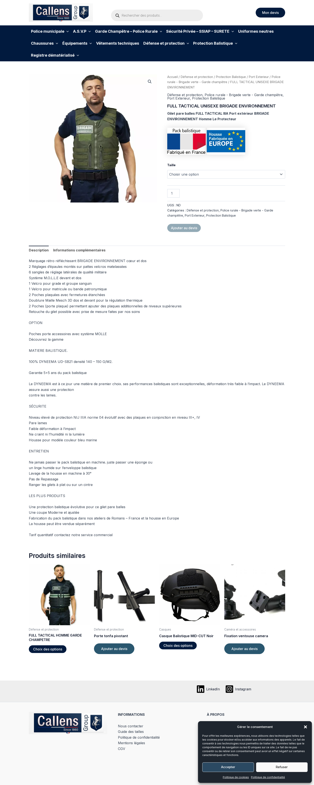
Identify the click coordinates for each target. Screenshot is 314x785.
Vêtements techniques (117, 43)
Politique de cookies (236, 777)
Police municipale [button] (47, 31)
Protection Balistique (231, 77)
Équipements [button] (74, 43)
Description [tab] (39, 250)
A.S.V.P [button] (79, 31)
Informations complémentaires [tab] (79, 250)
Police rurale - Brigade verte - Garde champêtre (244, 95)
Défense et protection (196, 77)
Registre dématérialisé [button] (53, 55)
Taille (171, 165)
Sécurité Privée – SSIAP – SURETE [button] (197, 31)
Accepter (228, 767)
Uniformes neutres (256, 31)
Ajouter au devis (184, 228)
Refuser (282, 767)
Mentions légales (131, 743)
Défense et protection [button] (164, 43)
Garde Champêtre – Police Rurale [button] (126, 31)
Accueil (172, 77)
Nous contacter (130, 726)
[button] (305, 727)
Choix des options (47, 649)
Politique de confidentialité (268, 777)
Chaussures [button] (42, 43)
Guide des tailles (131, 731)
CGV (121, 749)
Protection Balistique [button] (213, 43)
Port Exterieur (259, 77)
